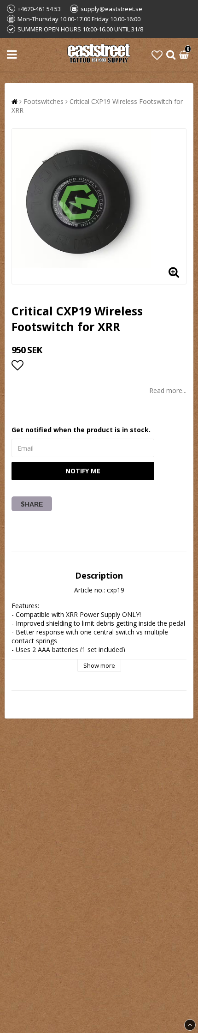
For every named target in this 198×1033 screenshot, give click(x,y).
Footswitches (43, 101)
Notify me (82, 470)
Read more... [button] (167, 390)
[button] (157, 54)
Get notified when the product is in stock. (81, 429)
